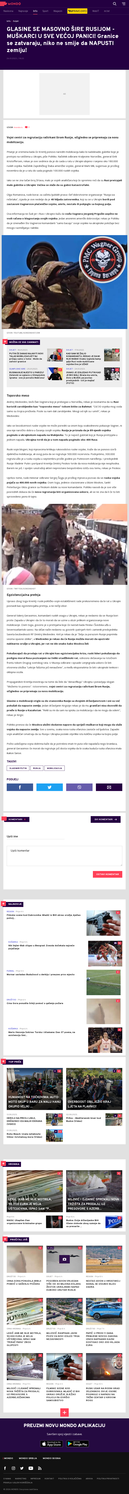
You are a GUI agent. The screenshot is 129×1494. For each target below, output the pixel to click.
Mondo (8, 1458)
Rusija (37, 768)
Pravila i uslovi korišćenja (17, 1482)
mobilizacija (54, 768)
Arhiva (89, 1478)
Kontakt (49, 1478)
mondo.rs (18, 128)
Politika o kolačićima (69, 1478)
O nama (7, 1478)
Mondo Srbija (28, 1458)
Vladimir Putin (18, 768)
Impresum (35, 1478)
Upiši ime (12, 836)
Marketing (20, 1478)
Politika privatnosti (108, 1478)
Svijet (16, 21)
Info (9, 21)
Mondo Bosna (52, 1458)
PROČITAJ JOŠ (18, 1239)
